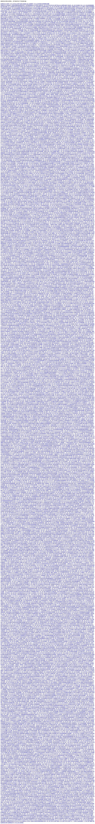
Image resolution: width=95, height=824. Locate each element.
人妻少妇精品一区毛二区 (28, 60)
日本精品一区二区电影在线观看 (34, 96)
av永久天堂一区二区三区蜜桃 (72, 381)
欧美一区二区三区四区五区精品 (69, 394)
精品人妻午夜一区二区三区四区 (49, 388)
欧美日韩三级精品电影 (38, 208)
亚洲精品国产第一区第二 (44, 293)
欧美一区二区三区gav (57, 76)
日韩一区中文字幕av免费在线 (76, 138)
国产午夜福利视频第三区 (39, 325)
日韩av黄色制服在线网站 (84, 351)
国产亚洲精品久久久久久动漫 (31, 9)
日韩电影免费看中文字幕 (31, 375)
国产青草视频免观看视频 (69, 126)
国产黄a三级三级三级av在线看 (63, 6)
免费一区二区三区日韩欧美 (7, 290)
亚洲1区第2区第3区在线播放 (59, 366)
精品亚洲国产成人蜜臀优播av (79, 420)
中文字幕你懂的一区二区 (86, 234)
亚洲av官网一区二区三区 (32, 369)
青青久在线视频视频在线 (19, 15)
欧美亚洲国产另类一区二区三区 (30, 426)
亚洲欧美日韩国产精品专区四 (25, 297)
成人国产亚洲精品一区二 (23, 125)
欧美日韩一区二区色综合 (78, 188)
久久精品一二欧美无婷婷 (70, 113)
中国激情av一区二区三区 (40, 40)
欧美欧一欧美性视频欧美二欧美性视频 (52, 166)
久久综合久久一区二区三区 (12, 207)
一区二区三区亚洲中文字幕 (69, 47)
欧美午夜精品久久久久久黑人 (62, 31)
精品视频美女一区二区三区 (20, 193)
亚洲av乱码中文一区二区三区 (42, 116)
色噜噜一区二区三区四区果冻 (29, 245)
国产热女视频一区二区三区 (35, 382)
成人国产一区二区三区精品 (20, 134)
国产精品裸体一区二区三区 (52, 155)
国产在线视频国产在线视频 (59, 308)
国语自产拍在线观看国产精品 (62, 198)
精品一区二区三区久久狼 (35, 363)
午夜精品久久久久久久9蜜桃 (43, 321)
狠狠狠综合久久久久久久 (44, 427)
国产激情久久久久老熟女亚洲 (69, 331)
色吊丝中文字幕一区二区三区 (79, 397)
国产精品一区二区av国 (41, 429)
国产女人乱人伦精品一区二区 (87, 224)
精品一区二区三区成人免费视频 (62, 38)
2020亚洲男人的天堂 (87, 246)
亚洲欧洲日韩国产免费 (7, 220)
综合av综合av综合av (46, 154)
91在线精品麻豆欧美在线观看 (24, 11)
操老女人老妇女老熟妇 (26, 300)
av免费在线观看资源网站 (60, 217)
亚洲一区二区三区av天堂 (50, 177)
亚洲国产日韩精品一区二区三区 (10, 74)
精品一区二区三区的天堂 (72, 37)
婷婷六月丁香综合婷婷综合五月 (49, 17)
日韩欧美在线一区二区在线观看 (44, 179)
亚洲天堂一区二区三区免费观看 (76, 322)
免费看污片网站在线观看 (33, 218)
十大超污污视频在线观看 (45, 157)
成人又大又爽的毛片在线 (10, 155)
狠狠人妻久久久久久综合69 (30, 34)
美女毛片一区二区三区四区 (44, 66)
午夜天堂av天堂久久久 (77, 220)
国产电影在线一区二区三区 (19, 223)
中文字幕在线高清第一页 (39, 79)
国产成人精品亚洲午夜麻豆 (42, 224)
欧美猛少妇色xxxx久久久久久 (21, 248)
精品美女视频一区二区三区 (66, 237)
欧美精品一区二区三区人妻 (32, 392)
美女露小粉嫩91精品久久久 (40, 8)
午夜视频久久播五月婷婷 (24, 417)
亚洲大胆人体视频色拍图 (61, 278)
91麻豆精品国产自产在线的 (70, 44)
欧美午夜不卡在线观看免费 (52, 98)
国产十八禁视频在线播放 (80, 59)
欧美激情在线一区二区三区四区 (50, 420)
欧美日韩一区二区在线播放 (66, 93)
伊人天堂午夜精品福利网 (11, 131)
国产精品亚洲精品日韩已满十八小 (30, 72)
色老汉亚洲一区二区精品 (62, 22)
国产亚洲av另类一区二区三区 (34, 376)
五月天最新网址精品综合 (84, 426)
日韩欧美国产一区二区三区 (84, 321)
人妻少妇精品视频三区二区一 (70, 227)
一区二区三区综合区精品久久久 (57, 204)
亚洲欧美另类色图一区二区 (59, 180)
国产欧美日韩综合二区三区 (76, 395)
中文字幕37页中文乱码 (29, 90)
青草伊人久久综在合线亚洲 (23, 221)
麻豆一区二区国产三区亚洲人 (10, 394)
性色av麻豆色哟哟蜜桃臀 (36, 268)
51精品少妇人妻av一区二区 (79, 182)
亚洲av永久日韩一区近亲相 (81, 145)
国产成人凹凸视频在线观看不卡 (17, 403)
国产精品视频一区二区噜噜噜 (70, 36)
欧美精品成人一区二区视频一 (77, 119)
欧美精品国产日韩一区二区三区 (27, 379)
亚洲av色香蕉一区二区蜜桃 (58, 436)
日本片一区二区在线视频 (7, 395)
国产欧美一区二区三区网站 (67, 122)
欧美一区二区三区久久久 (25, 93)
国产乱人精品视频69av (28, 126)
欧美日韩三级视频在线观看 (28, 88)
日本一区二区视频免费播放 (30, 427)
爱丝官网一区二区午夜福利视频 (27, 224)
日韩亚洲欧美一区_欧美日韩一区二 (24, 14)
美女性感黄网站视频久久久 (19, 97)
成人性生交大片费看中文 (16, 57)
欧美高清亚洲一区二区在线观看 (74, 117)
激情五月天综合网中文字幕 (10, 252)
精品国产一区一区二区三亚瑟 (20, 372)
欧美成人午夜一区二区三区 (33, 148)
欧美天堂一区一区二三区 (79, 347)
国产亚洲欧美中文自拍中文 (85, 40)
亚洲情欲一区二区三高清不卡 (53, 275)
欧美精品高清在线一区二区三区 (33, 332)
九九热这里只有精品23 (28, 113)
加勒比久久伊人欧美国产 (11, 297)
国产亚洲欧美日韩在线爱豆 (7, 38)
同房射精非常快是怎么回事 (21, 59)
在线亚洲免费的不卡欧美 (74, 96)
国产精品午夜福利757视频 (76, 353)
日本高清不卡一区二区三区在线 (21, 395)
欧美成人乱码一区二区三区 (77, 248)
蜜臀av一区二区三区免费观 (63, 151)
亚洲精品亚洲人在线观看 (46, 416)
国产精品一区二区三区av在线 (77, 63)
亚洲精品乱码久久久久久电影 (24, 299)
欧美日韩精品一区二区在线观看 (12, 8)
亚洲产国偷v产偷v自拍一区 (17, 236)
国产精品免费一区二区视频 (7, 6)
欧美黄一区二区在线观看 (47, 49)
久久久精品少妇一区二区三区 (73, 101)
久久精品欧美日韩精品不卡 (66, 84)
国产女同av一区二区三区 (78, 174)
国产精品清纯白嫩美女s (17, 90)
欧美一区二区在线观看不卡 (40, 354)
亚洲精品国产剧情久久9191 (17, 234)
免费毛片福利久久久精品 (45, 186)
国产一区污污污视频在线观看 (63, 68)
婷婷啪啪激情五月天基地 (54, 106)
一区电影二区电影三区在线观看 (25, 139)
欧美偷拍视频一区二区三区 (12, 81)
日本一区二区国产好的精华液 (24, 150)
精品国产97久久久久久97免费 (27, 183)
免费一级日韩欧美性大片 (74, 272)
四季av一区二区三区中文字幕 (68, 106)
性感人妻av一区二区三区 (22, 363)
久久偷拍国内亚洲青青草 (85, 262)
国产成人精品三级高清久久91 (25, 350)
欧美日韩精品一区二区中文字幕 (13, 239)
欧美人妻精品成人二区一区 (33, 322)
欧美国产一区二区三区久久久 (53, 65)
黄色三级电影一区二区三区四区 (14, 27)
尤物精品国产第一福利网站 (53, 25)
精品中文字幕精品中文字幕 (86, 436)
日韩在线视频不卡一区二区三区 (24, 79)
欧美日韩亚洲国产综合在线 (21, 6)
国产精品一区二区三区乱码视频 (25, 24)
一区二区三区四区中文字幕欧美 (38, 104)
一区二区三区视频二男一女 (59, 57)
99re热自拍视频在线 (44, 59)
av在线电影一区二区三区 (86, 132)
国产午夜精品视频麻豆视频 (36, 385)
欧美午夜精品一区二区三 (70, 34)
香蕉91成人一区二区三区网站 (33, 215)
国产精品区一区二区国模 (80, 158)
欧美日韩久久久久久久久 (41, 435)
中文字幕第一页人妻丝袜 (30, 106)
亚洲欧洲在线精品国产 (63, 81)
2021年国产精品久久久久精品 (24, 182)
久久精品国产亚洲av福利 (26, 18)
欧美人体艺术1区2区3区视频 (58, 186)
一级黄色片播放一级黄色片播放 (57, 224)
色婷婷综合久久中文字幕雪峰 (68, 65)
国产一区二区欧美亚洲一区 (43, 153)
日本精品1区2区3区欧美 (16, 72)
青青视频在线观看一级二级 (44, 132)
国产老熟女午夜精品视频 (54, 280)
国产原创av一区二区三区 (73, 97)
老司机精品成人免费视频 (32, 28)
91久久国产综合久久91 (43, 375)
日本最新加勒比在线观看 (83, 60)
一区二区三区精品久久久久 (70, 430)
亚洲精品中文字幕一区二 (39, 84)
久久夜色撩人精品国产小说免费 (63, 397)
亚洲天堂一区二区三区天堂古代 (46, 5)
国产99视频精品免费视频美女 (80, 400)
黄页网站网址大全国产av (50, 417)
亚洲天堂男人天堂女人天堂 (78, 259)
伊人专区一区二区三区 (59, 37)
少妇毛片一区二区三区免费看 (68, 18)
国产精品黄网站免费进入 (14, 391)
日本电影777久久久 (13, 19)
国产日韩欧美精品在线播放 (30, 66)
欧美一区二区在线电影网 (19, 284)
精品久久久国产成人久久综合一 (46, 353)
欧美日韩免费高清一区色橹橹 (16, 191)
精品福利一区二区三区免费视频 (12, 65)
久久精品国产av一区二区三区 (62, 144)
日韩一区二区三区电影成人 (68, 139)
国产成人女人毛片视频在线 (45, 9)
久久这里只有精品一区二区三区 (80, 155)
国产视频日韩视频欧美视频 (80, 160)
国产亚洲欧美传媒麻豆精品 (20, 240)
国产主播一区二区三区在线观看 (25, 373)
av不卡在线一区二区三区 (79, 237)
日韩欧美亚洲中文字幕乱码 (64, 411)
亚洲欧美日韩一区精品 (52, 299)
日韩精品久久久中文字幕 (39, 65)
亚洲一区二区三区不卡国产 (74, 49)
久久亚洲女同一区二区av (71, 153)
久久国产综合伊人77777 (75, 432)
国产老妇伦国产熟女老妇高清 (83, 41)
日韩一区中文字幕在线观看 (71, 340)
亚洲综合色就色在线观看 (23, 411)
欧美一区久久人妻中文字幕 (52, 87)
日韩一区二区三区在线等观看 (61, 21)
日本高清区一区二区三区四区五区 (47, 407)
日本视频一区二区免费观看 (48, 22)
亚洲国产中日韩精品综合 (45, 410)
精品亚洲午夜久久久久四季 (80, 24)
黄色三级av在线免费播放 (22, 55)
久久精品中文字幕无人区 (37, 417)
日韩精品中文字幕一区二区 (56, 116)
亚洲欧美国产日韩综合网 (72, 12)
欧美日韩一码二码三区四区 (55, 126)
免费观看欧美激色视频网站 (50, 372)
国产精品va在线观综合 (31, 15)
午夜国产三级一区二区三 (34, 205)
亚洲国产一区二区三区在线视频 (25, 252)
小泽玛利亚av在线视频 (32, 351)
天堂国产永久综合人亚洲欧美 (45, 234)
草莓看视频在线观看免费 (49, 318)
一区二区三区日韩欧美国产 (70, 321)
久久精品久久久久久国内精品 (70, 90)
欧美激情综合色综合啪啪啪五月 (77, 81)
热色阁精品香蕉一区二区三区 (48, 205)
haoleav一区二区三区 (56, 427)
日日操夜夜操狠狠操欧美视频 (70, 379)
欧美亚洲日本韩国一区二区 (71, 265)
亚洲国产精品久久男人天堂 (27, 170)
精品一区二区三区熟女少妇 (79, 280)
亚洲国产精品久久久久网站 (78, 6)
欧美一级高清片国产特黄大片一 (38, 122)
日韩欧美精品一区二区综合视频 (38, 142)
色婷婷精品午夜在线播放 (17, 331)
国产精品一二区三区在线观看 (60, 234)
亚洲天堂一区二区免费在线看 (29, 302)
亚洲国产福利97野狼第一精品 (33, 286)
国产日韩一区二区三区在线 (10, 150)
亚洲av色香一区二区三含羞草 (83, 375)
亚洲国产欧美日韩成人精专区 (40, 313)
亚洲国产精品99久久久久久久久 (50, 220)
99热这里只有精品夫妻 (85, 367)
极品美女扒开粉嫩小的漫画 (32, 157)
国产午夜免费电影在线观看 (62, 318)
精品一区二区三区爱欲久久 (7, 226)
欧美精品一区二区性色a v (88, 204)
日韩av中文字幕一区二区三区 (48, 12)
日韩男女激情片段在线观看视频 (47, 46)
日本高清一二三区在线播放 (21, 347)
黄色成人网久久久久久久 (62, 205)
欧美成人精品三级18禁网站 (27, 391)
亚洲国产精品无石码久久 (9, 55)
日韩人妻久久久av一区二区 (79, 243)
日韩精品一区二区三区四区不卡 (25, 425)
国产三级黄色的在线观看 (20, 201)
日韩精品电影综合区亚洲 (32, 123)
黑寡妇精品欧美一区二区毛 (81, 122)
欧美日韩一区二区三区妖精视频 (17, 157)
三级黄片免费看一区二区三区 (34, 167)
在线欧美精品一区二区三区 (12, 160)
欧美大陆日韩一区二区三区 (51, 120)
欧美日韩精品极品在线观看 (7, 59)
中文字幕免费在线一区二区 (86, 97)
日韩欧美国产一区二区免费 (30, 132)
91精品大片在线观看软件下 (7, 246)
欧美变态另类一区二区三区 (62, 251)
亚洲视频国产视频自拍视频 (83, 27)
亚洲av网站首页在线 (79, 79)
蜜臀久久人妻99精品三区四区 (16, 66)
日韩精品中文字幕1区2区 (11, 176)
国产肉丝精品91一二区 (57, 343)
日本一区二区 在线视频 (83, 110)
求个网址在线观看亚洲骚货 (7, 272)
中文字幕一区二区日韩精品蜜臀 (76, 173)
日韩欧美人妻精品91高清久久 (79, 268)
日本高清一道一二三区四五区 (76, 318)
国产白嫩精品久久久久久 (16, 113)
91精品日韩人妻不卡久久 (43, 389)
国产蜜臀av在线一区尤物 (46, 403)
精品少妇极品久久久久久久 (21, 438)
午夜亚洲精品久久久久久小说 (54, 255)
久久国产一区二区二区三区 (29, 57)
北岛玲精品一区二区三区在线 (65, 328)
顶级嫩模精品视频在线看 (66, 87)
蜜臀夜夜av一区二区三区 (79, 84)
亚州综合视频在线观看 (21, 91)
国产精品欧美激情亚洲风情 (34, 134)
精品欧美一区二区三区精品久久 (69, 33)
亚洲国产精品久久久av (25, 174)
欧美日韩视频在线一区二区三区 (78, 68)
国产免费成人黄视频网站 (48, 167)
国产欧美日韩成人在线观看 (23, 312)
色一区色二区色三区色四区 (13, 183)
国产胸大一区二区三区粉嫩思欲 (11, 33)
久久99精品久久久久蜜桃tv (54, 435)
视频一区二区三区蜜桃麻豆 (22, 249)
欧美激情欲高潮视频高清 (33, 97)
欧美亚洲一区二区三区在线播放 (84, 11)
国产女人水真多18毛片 (42, 210)
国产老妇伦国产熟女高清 (34, 262)
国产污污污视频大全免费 (44, 419)
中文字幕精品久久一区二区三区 (48, 223)
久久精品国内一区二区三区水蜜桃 (58, 297)
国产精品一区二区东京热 (44, 36)
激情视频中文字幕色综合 (10, 182)
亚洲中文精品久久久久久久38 (21, 381)
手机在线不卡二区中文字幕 (51, 252)
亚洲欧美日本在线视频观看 (27, 40)
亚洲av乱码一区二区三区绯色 (49, 109)
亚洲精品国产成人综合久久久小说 (39, 47)
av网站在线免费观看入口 (74, 278)
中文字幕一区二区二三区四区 (33, 17)
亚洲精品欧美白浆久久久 (64, 398)
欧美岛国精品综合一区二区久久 (53, 325)
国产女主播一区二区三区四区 (32, 227)
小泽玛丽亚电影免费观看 (24, 287)
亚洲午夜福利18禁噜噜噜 (77, 38)
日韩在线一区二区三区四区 (44, 343)
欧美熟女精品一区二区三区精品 (41, 297)
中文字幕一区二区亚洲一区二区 (46, 432)
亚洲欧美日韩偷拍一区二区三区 (12, 44)
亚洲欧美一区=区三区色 (88, 117)
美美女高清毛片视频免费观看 (8, 21)
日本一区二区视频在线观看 (37, 264)
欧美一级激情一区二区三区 (15, 281)
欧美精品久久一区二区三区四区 (85, 19)
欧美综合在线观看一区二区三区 (74, 9)
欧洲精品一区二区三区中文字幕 (32, 236)
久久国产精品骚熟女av (57, 227)
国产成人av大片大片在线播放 (30, 27)
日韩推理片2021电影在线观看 (27, 76)
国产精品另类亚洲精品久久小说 (18, 96)
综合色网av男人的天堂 (38, 252)
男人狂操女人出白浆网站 (35, 248)
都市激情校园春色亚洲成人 (42, 90)
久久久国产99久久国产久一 (85, 335)
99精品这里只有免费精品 (48, 438)
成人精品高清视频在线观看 (68, 28)
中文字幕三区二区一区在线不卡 (44, 57)
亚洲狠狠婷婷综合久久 (49, 138)
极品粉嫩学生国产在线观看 (22, 337)
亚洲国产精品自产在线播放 (84, 113)
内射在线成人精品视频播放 (14, 335)
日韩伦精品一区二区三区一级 (42, 112)
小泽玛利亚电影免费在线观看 (39, 11)
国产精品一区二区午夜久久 (38, 69)
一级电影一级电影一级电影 (52, 94)
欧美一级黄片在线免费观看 (75, 72)
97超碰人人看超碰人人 (17, 283)
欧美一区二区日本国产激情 (73, 236)
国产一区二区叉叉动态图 (33, 272)
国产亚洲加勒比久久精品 (38, 150)
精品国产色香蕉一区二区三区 (61, 290)
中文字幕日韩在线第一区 (70, 56)
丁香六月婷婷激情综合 (88, 198)
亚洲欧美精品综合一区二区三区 (12, 40)
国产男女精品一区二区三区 (83, 147)
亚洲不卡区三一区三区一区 (45, 284)
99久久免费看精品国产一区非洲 (13, 56)
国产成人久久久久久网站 (82, 47)
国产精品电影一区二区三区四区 (29, 233)
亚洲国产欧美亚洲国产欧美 (80, 405)
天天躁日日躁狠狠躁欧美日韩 (36, 185)
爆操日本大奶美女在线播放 (83, 170)
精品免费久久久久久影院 (83, 71)
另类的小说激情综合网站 (66, 280)
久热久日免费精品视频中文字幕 (61, 148)
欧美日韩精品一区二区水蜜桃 (24, 384)
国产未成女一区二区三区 (36, 119)
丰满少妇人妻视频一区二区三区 (11, 214)
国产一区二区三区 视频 (12, 208)
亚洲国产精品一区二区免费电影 (34, 251)
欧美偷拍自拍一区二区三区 (25, 69)
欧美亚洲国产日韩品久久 (47, 322)
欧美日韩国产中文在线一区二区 (26, 116)
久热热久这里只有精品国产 (9, 142)
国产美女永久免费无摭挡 (61, 5)
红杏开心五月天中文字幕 (54, 231)
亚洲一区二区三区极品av (42, 283)
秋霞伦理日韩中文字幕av (37, 400)
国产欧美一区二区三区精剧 (22, 268)
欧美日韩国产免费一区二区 (35, 420)
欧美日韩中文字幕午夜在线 (52, 79)
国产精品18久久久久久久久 (66, 313)
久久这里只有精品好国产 (71, 315)
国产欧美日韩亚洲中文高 (26, 325)
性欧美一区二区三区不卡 (70, 147)
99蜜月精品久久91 (43, 430)
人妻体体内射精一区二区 (67, 344)
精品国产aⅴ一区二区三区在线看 (65, 363)
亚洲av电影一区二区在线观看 (36, 337)
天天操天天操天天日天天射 (19, 289)
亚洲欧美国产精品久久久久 (29, 281)
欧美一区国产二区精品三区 (61, 286)
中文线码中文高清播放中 (35, 362)
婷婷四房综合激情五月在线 (14, 261)
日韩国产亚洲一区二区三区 (45, 267)
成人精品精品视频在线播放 (9, 318)
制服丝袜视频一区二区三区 (79, 25)
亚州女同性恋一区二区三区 (67, 125)
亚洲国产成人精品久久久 (57, 386)
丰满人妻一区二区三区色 (26, 65)
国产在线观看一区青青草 (18, 278)
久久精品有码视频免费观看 (36, 166)
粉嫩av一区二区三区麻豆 (24, 145)
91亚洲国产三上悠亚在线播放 (18, 46)
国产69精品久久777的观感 (56, 112)
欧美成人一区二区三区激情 (9, 195)
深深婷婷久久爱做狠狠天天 (54, 122)
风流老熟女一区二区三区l (78, 413)
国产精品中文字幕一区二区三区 (76, 22)
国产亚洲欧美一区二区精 (72, 179)
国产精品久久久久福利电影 (77, 207)
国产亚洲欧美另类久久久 (66, 155)
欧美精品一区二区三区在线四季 (29, 147)
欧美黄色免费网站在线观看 (65, 299)
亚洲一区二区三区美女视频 (69, 283)
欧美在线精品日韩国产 (79, 131)
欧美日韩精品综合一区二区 (22, 318)
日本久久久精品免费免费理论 (49, 334)
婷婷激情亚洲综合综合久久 (15, 62)
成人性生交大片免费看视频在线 (56, 229)
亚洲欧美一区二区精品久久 (19, 341)
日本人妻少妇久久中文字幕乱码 (63, 188)
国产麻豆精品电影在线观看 (26, 338)
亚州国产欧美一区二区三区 (84, 229)
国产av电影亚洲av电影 (47, 21)
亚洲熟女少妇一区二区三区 (47, 53)
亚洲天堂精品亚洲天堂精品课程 (57, 258)
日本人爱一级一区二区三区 (64, 17)
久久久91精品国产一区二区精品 (58, 392)
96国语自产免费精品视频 (58, 265)
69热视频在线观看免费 (62, 193)
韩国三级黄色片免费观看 (10, 299)
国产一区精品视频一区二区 (54, 425)
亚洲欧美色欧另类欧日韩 (54, 24)
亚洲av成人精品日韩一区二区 (26, 386)
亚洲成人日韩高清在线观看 (67, 24)
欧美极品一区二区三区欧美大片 (81, 214)
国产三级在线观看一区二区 (52, 242)
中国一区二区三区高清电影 (85, 265)
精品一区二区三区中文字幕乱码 (29, 44)
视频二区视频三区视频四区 (85, 346)
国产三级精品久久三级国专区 (20, 439)
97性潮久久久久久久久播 (41, 19)
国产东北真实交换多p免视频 (77, 357)
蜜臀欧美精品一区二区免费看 (63, 201)
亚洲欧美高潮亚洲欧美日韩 (54, 139)
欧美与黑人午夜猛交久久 (41, 82)
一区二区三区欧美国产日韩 (7, 256)
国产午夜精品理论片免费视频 (40, 309)
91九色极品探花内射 (52, 398)
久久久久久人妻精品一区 (46, 218)
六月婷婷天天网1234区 (82, 62)
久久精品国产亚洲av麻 (83, 227)
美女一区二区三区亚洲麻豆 (12, 379)
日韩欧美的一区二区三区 (76, 198)
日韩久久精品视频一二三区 (60, 49)
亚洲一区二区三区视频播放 (70, 110)
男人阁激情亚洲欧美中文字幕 (34, 91)
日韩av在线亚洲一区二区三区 (74, 392)
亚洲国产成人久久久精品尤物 (38, 275)
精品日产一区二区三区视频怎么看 (9, 98)
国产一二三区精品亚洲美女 (16, 293)
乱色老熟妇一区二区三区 (74, 172)
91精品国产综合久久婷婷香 (67, 185)
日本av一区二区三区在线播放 (41, 126)
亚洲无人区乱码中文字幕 (74, 53)
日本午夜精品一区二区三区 (62, 138)
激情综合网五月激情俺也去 (55, 47)
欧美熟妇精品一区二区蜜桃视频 (15, 315)
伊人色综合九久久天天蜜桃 (13, 18)
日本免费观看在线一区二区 (37, 129)
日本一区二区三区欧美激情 (82, 356)
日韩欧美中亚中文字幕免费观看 (73, 204)
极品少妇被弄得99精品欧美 (30, 343)
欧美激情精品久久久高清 (32, 5)
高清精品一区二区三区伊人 (76, 163)
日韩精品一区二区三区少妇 (67, 145)
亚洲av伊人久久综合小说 (68, 302)
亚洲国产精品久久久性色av (58, 66)
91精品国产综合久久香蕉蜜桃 (47, 173)
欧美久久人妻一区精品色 (24, 129)
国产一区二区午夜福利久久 (13, 378)
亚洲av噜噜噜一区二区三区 (64, 359)
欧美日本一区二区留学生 (15, 231)
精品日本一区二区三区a (45, 117)
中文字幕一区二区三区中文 (70, 386)
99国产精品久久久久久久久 (59, 367)
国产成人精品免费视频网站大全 (43, 164)
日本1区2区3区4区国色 (12, 405)
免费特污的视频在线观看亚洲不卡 (39, 310)
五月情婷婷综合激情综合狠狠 (71, 161)
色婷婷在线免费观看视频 (36, 359)
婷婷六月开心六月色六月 (48, 303)
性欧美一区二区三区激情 (74, 5)
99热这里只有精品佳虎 (67, 59)
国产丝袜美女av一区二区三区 (53, 214)
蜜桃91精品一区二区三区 (36, 192)
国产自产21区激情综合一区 (69, 375)
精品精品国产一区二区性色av (16, 427)
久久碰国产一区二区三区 (76, 91)
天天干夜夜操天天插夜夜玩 (54, 100)
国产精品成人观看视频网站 (60, 212)
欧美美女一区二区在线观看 (7, 109)
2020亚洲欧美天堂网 (21, 286)
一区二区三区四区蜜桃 (46, 367)
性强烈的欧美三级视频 (73, 289)
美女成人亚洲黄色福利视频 (45, 316)
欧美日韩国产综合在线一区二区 (72, 183)
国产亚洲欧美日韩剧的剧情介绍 (69, 19)
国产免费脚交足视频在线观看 (49, 376)
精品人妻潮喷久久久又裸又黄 (57, 183)
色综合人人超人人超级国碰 (84, 44)
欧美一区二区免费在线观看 (56, 56)
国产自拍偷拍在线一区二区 (11, 275)
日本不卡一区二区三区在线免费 (76, 46)
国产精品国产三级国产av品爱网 (72, 348)
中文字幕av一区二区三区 (47, 37)
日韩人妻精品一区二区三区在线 (31, 315)
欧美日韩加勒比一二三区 (69, 41)
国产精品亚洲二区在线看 (31, 234)
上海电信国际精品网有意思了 (18, 5)
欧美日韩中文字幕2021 (61, 96)
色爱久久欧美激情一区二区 (60, 115)
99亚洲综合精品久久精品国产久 (10, 350)
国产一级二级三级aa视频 (26, 202)
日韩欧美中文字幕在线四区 (58, 157)
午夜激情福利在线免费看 (51, 81)
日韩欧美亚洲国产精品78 (52, 433)
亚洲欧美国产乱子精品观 (88, 192)
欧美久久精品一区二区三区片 (11, 110)
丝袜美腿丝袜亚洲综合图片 (79, 87)
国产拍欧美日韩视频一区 (9, 192)
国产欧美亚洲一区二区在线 (57, 426)
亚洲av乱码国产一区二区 (53, 71)
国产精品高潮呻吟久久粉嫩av (35, 347)
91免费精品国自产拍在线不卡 (43, 401)
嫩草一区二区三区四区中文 (15, 327)
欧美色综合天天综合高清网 (82, 112)
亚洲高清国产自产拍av (77, 69)
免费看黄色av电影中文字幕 (57, 153)
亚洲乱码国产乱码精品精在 (35, 21)
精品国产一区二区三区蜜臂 (76, 78)
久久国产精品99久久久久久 (36, 328)
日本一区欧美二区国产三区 (41, 329)
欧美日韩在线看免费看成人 (24, 98)
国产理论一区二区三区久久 (48, 357)
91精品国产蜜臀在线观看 (55, 62)
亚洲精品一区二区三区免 (72, 176)
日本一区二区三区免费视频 (20, 367)
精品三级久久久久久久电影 (59, 9)
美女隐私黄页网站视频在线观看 (64, 385)
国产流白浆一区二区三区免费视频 (76, 416)
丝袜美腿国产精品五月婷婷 (48, 332)
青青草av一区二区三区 (78, 128)
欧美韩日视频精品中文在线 (43, 34)
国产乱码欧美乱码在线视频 (33, 289)
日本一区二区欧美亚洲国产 (85, 196)
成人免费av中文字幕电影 (41, 229)
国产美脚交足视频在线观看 (58, 346)
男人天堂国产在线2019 (55, 28)
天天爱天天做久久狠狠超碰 (83, 56)
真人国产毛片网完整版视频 (48, 198)
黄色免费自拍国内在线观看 (34, 367)
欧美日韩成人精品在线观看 (13, 25)
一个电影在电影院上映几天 (21, 38)
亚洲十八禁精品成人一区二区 (85, 37)
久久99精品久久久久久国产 (73, 43)
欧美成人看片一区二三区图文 (27, 82)
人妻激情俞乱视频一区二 (10, 94)
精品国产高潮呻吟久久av (32, 46)
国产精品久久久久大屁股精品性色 (77, 376)
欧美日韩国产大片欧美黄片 (87, 107)
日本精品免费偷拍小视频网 (58, 15)
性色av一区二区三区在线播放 (28, 429)
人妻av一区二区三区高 (87, 21)
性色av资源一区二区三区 (20, 220)
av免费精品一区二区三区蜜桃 (34, 22)
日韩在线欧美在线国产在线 (12, 224)
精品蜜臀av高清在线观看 (29, 265)
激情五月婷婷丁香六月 (67, 104)
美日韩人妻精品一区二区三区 (19, 376)
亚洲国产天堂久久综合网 (31, 432)
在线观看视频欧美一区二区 (40, 160)
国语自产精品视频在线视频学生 (20, 370)
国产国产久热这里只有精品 (44, 15)
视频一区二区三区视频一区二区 (81, 319)
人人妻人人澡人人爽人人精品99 (82, 166)
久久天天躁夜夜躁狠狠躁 (66, 69)
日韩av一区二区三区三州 (84, 33)
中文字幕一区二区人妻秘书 (7, 201)
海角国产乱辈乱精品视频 (54, 365)
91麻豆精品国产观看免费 (53, 131)
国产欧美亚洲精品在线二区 (69, 210)
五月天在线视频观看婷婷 (85, 161)
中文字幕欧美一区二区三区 (73, 132)
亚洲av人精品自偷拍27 (66, 25)
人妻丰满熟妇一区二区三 (29, 229)
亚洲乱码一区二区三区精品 (66, 131)
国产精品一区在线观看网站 (54, 19)
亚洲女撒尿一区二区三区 (35, 381)
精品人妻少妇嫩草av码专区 (75, 215)
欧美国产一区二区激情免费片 (69, 62)
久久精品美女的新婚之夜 (72, 14)
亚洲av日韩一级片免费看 (50, 151)
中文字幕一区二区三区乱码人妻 (35, 188)
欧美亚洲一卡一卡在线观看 (16, 30)
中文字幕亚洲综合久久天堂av (19, 158)
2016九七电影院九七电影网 (25, 74)
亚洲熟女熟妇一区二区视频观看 (19, 63)
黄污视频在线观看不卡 (80, 85)
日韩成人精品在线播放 (87, 332)
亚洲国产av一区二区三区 (70, 116)
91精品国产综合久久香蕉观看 (70, 408)
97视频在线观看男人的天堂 (26, 422)
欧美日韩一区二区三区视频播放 (76, 167)
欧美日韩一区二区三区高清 (57, 253)
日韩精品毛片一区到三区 (32, 308)
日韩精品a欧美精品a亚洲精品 (73, 164)
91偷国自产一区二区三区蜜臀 (22, 120)
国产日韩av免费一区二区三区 (23, 104)
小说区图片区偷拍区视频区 (15, 346)
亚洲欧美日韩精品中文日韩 (82, 65)
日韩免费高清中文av (16, 356)
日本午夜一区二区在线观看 (14, 324)
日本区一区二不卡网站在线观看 (25, 50)
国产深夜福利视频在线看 (48, 144)
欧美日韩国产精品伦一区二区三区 (69, 221)
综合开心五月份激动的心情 (42, 183)
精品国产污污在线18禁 (68, 166)
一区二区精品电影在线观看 (10, 354)
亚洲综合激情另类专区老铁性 (71, 30)
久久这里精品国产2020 (42, 331)
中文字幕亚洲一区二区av (79, 242)
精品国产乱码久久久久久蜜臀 (75, 115)
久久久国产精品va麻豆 (14, 435)
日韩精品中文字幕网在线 (45, 172)
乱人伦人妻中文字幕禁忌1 (32, 180)
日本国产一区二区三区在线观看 (41, 258)
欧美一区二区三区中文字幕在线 (19, 351)
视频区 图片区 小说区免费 (55, 90)
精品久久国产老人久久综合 (31, 186)
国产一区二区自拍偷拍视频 (10, 221)
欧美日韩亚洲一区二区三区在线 (48, 141)
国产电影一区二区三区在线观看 (55, 82)
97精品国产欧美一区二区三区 (62, 63)
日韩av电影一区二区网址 (34, 370)
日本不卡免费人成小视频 (75, 332)
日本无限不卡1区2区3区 (54, 310)
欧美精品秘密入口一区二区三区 (84, 283)
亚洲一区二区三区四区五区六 (82, 142)
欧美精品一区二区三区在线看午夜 (17, 167)
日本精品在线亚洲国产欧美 (40, 24)
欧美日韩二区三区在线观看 (66, 189)
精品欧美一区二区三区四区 (26, 110)
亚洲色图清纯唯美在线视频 (20, 22)
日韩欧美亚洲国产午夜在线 (9, 237)
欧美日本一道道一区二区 (47, 262)
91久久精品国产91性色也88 (11, 75)
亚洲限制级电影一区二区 (70, 88)
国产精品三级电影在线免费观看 (56, 113)
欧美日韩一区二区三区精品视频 (8, 166)
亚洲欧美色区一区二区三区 (80, 312)
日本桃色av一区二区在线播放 (52, 135)
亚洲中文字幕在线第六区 (45, 107)
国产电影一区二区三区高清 (38, 155)
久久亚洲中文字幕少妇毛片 (65, 319)
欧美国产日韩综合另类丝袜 (36, 397)
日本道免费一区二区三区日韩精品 (50, 128)
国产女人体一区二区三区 (24, 400)
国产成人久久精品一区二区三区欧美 (19, 303)
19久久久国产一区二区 (86, 284)
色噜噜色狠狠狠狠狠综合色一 (25, 75)
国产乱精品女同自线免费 (10, 242)
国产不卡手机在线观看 (71, 403)
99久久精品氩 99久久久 (44, 426)
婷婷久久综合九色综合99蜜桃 (56, 245)
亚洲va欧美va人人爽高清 (19, 68)
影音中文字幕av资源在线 (82, 18)
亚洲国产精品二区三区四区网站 (64, 268)
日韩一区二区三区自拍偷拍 (53, 85)
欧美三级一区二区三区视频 (20, 198)
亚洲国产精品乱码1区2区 (75, 303)
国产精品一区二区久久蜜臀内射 (30, 407)
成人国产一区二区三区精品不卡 (50, 439)
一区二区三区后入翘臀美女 (59, 43)
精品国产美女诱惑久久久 (51, 182)
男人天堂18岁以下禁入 (86, 101)
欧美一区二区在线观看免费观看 (57, 14)
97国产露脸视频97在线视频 (14, 161)
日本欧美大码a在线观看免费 (46, 191)
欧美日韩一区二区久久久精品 (80, 300)
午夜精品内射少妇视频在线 (75, 290)
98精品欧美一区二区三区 (82, 75)
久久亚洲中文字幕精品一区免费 (79, 252)
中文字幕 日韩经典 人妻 (9, 212)
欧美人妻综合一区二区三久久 (44, 281)
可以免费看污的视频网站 (39, 18)
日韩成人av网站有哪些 (39, 87)
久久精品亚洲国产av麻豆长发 (31, 191)
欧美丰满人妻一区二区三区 (87, 272)
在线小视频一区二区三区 (47, 148)
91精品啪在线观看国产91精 (39, 408)
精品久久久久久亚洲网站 (26, 189)
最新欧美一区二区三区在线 (38, 182)
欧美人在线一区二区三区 (32, 172)
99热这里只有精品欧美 (6, 341)
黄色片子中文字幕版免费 (13, 169)
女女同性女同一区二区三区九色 (84, 136)
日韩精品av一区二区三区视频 (24, 135)
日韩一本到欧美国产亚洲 (59, 315)
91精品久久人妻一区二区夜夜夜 (20, 12)
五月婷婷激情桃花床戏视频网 (84, 430)
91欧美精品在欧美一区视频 (84, 343)
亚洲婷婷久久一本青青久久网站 (68, 226)
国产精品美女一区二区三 (13, 101)
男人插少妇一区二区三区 (7, 217)
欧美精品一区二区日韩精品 (62, 294)
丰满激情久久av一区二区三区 (19, 49)
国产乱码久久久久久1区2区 (19, 144)
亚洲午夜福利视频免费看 (38, 394)
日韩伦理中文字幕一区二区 (49, 91)
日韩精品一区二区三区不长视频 (16, 136)
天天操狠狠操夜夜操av (43, 56)
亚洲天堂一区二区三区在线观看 (60, 267)
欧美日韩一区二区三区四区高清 (61, 218)
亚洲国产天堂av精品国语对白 (72, 191)
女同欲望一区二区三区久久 (56, 27)
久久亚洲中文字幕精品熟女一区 (72, 245)
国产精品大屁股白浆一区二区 (73, 157)
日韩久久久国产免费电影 (15, 302)
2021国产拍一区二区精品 (53, 11)
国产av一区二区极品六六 (32, 43)
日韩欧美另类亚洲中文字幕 (57, 419)
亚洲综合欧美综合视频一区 (50, 395)
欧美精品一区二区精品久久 (68, 329)
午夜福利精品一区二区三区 (47, 240)
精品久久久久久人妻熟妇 (81, 135)
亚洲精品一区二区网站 (67, 309)
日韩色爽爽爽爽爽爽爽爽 (63, 246)
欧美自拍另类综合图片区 (36, 318)
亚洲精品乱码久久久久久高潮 (54, 50)
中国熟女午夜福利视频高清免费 (64, 341)
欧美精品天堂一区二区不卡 (72, 369)
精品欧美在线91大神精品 (25, 243)
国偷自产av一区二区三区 (75, 123)
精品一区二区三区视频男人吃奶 (59, 154)
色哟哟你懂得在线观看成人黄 (54, 104)
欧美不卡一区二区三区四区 (15, 126)
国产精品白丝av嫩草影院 (39, 202)
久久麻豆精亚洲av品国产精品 (42, 253)
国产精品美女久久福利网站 (48, 68)
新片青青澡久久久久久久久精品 (18, 369)
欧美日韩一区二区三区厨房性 (51, 237)
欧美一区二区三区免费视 (82, 169)
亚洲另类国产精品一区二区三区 (33, 115)
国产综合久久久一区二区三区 (35, 372)
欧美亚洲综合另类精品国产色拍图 (64, 347)
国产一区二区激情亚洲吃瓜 (19, 308)
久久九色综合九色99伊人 (32, 353)
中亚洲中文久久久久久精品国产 (33, 68)
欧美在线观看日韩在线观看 (40, 25)
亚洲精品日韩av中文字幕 (86, 270)
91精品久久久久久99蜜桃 (77, 382)
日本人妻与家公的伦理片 (46, 289)
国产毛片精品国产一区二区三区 (80, 417)
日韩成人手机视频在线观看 (60, 370)
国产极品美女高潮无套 (47, 103)
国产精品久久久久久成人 (28, 324)
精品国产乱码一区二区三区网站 (84, 116)
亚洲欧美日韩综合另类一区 (20, 188)
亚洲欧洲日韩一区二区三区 (63, 91)
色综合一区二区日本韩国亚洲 (27, 435)
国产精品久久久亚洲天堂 (35, 109)
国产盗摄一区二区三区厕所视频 (31, 117)
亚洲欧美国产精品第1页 (15, 210)
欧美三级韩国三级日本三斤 (34, 195)
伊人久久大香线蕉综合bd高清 (56, 88)
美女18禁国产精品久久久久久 (29, 356)
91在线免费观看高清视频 (23, 166)
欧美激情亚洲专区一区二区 (22, 385)
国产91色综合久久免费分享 (60, 199)
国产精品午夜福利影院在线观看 (85, 76)
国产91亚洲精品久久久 (84, 401)
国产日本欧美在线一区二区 (57, 335)
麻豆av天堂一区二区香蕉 (19, 274)
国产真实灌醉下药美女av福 (26, 414)
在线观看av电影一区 (61, 12)
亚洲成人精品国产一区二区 (71, 335)
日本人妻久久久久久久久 (53, 230)
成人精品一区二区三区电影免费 (26, 87)
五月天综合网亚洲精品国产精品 (10, 145)
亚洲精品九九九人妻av (43, 147)
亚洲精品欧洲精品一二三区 (52, 259)
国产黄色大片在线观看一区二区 (10, 408)
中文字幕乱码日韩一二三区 (45, 43)
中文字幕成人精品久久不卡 (20, 148)
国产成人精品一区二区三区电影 (70, 350)
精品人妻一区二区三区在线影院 (81, 427)
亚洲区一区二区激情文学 (75, 294)
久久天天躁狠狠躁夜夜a (75, 177)
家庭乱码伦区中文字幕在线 (24, 47)
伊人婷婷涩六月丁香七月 (38, 300)
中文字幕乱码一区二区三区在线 (34, 144)
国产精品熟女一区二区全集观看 (55, 8)
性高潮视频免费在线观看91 (13, 325)
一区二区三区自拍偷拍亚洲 (28, 239)
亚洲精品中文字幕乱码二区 (21, 362)
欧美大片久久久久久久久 (70, 277)
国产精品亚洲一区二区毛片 (82, 8)
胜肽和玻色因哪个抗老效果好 (17, 107)
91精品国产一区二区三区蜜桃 (48, 248)
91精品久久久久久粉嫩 (48, 38)
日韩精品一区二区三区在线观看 (72, 253)
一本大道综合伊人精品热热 (43, 44)
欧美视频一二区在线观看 (17, 163)
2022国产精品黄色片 (79, 74)
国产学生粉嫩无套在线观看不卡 (47, 163)
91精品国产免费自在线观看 (39, 384)
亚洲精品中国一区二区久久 (65, 413)
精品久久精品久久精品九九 (40, 75)
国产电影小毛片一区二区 (11, 87)
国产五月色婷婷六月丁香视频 (33, 31)
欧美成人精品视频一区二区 (45, 308)
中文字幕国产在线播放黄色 (27, 398)
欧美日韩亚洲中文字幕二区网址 (41, 14)
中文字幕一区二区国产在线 (83, 226)
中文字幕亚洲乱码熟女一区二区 (86, 36)
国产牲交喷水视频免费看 (9, 319)
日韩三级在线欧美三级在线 (7, 53)
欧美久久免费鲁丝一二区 (62, 192)
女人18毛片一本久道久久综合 (85, 90)
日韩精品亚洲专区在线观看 (22, 192)
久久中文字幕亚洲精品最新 (52, 93)
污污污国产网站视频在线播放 (19, 218)
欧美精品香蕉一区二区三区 (42, 88)
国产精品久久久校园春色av (10, 50)
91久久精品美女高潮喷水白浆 (39, 255)
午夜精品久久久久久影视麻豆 (19, 128)
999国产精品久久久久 (43, 27)
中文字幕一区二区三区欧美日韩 (34, 220)
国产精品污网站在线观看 (24, 310)
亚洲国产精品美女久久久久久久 (56, 356)
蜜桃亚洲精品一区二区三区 (12, 82)
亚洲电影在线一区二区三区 (79, 309)
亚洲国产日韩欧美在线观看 (27, 261)
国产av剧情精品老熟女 (42, 356)
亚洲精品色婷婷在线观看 (26, 378)
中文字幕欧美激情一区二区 (33, 388)
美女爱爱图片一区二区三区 (62, 303)
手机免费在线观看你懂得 (67, 100)
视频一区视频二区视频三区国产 (70, 261)
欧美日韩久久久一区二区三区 (86, 261)
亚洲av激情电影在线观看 (19, 78)
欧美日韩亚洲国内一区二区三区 (14, 164)
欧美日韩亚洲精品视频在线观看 (76, 410)
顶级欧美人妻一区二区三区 (59, 97)
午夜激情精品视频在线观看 (30, 41)
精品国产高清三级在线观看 (40, 131)
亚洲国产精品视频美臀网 (22, 382)
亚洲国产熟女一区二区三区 (87, 245)
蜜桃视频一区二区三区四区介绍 (68, 170)
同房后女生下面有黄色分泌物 (61, 123)
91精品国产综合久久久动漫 (58, 351)
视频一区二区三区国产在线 (20, 322)
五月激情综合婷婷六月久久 (55, 210)
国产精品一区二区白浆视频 (46, 290)
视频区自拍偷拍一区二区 (46, 315)
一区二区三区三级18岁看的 (28, 365)
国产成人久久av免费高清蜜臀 (27, 423)
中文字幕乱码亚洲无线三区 (67, 373)
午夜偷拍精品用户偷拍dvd (61, 53)
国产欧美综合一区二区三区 (10, 425)
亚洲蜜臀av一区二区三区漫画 (11, 291)
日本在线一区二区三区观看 (53, 243)
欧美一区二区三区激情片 (43, 62)
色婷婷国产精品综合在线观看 (9, 177)
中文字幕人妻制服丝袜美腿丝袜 (71, 211)
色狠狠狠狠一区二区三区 (20, 256)
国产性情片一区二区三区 (20, 17)
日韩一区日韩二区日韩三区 (52, 300)
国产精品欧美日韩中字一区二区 (75, 154)
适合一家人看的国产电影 (34, 416)
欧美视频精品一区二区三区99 (63, 305)
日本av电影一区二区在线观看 (53, 18)
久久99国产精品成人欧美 (45, 369)
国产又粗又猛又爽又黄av (84, 379)
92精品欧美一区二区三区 (54, 170)
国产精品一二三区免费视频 (14, 365)
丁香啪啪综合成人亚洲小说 (36, 226)
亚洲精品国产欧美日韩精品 (63, 334)
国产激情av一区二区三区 (39, 413)
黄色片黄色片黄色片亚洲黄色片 (84, 88)
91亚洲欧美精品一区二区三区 (48, 6)
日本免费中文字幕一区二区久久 (53, 394)
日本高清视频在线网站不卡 (48, 286)
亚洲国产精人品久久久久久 (11, 129)
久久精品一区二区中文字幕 (80, 313)
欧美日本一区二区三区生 (51, 150)
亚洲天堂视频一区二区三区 (86, 271)
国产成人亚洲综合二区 (49, 397)
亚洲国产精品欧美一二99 (14, 170)
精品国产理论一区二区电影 (69, 169)
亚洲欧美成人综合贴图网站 (85, 12)
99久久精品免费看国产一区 (21, 205)
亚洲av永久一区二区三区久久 (66, 79)
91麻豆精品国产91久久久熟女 (24, 242)
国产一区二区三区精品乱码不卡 (52, 221)
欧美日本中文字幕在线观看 (46, 97)
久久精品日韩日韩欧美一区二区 (55, 110)
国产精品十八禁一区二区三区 (54, 33)
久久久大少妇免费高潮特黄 (38, 98)
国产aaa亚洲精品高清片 (29, 283)
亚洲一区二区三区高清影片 (53, 324)
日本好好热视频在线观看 (22, 21)
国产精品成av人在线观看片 (52, 69)
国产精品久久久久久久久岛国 (56, 430)
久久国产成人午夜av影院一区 (74, 52)
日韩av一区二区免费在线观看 (31, 30)
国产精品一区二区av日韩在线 (12, 348)
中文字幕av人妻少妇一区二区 (39, 243)
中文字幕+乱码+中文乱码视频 (11, 189)
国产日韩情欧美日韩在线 (39, 259)
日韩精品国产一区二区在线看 (65, 439)
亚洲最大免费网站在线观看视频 (43, 423)
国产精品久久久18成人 (36, 207)
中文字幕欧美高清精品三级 (16, 9)
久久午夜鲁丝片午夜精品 (7, 78)
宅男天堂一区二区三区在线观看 (8, 84)
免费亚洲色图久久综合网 (56, 59)
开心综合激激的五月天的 (80, 291)
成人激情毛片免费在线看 (52, 74)
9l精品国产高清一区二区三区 (50, 359)
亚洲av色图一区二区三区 (45, 351)
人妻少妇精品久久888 (33, 59)
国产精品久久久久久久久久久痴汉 (15, 132)
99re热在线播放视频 (44, 136)
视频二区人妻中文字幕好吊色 (69, 50)
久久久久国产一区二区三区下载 (49, 363)
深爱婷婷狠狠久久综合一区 (69, 384)
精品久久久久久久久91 (25, 207)
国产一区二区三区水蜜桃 (52, 296)
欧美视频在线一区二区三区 (23, 142)
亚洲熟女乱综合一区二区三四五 (59, 172)
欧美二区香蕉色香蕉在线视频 (18, 43)
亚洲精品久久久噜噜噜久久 (58, 117)
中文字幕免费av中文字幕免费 (12, 153)
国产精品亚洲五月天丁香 (18, 115)
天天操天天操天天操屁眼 (43, 245)
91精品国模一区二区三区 (78, 296)
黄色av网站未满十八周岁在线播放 (84, 384)
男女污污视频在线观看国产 (82, 325)
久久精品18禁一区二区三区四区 (75, 180)
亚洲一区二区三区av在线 (70, 419)
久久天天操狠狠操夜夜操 (53, 60)
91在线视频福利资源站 (62, 215)
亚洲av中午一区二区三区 (71, 351)
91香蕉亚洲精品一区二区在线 (82, 139)
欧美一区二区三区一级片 (40, 60)
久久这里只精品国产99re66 (22, 328)
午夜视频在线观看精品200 (14, 429)
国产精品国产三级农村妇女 (55, 283)
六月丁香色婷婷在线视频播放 (54, 350)
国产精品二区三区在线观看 (35, 438)
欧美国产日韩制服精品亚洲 (20, 217)
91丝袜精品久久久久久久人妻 (27, 71)
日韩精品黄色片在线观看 (15, 112)
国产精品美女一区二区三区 (13, 329)
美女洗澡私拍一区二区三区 (21, 271)
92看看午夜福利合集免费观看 (60, 289)
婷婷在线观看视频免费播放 (82, 429)
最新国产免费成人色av (71, 57)
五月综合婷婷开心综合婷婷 (58, 423)
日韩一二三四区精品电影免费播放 (68, 60)
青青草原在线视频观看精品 (63, 207)
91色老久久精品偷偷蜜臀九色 (39, 360)
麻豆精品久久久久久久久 (60, 262)
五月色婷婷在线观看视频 (61, 271)
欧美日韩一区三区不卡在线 (37, 120)
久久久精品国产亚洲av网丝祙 (11, 71)
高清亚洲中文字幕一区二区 (17, 227)
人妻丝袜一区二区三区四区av (59, 132)
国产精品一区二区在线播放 (58, 164)
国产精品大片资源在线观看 (64, 120)
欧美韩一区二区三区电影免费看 (42, 348)
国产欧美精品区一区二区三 (52, 174)
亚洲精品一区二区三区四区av (35, 193)
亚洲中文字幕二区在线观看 (77, 256)
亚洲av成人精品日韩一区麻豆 (47, 271)
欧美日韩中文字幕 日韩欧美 (73, 284)
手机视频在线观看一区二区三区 (27, 19)
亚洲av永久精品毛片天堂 (76, 31)
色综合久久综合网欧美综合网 (85, 366)
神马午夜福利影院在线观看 (45, 340)
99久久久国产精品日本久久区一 (22, 264)
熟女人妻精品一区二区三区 (27, 100)
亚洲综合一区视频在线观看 (39, 169)
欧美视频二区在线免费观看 (14, 60)
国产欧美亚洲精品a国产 (11, 24)
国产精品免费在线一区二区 (42, 211)
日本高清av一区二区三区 (84, 221)
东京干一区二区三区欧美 (81, 324)
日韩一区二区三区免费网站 (17, 36)
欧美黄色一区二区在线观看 (38, 93)
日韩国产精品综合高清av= (48, 251)
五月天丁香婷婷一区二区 (71, 66)
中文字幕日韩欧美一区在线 (25, 408)
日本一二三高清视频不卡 (25, 33)
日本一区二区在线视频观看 (87, 5)
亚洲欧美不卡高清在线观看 (40, 50)
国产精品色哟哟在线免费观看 (20, 420)
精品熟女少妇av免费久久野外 (36, 55)
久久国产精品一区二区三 (31, 36)
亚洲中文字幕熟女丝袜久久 (65, 296)
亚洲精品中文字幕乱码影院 (49, 268)
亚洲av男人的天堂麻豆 (77, 120)
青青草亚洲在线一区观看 (26, 81)
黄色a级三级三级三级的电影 (40, 425)
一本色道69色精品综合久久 (84, 66)
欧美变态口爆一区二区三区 (52, 84)
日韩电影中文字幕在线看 (74, 199)
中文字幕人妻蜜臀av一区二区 (31, 136)
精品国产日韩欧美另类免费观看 (19, 154)
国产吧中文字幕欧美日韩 (32, 316)
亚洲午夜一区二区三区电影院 (85, 340)
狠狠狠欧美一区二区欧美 (7, 199)
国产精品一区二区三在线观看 (80, 189)
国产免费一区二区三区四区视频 (42, 101)
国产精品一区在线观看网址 (69, 136)
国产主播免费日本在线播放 (83, 50)
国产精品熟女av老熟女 (69, 429)
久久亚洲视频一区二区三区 (82, 106)
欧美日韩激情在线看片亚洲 (25, 176)
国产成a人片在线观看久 (63, 177)
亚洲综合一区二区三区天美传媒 (30, 56)
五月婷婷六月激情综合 (69, 112)
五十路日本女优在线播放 (26, 25)
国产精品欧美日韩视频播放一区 (78, 151)
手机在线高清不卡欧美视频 (72, 224)
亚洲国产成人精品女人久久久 (81, 293)
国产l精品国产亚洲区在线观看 (9, 125)
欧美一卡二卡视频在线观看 (33, 154)
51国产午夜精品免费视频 (76, 246)
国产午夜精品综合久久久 (44, 41)
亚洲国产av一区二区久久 (36, 319)
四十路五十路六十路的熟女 (41, 231)
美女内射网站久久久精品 (17, 117)
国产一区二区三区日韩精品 (67, 85)
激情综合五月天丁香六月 (73, 271)
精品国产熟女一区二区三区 (85, 30)
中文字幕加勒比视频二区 (79, 310)
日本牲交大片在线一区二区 (42, 379)
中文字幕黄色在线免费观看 (76, 251)
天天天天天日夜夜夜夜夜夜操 (66, 249)
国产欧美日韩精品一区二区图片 (79, 17)
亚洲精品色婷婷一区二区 (10, 312)
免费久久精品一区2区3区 (75, 316)
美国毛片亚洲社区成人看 (72, 281)
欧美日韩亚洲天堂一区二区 (46, 404)
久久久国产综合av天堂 (69, 389)
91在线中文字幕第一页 (24, 122)
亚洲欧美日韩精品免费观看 (15, 277)
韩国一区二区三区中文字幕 (66, 300)
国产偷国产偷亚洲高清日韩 (9, 328)
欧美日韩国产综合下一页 (67, 214)
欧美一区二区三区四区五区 (37, 221)
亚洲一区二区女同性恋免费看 (14, 306)
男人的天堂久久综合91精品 (47, 236)
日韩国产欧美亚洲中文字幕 (21, 246)
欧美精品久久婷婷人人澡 (79, 439)
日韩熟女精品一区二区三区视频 (11, 179)
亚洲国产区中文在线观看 (86, 172)
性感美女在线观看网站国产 (40, 139)
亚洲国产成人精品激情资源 (58, 281)
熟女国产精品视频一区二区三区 (10, 259)
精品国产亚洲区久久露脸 (52, 142)
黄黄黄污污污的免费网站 (73, 367)
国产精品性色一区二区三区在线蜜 (51, 226)
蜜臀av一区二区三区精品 (58, 233)
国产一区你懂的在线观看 (17, 52)
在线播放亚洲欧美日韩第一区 (51, 249)
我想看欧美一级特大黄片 (11, 258)
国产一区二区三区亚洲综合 (30, 293)
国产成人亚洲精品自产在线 (70, 229)
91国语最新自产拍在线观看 (71, 306)
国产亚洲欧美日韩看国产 (65, 220)
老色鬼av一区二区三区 (86, 96)
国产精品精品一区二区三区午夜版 (68, 71)
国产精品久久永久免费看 (65, 252)
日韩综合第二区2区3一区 (9, 249)
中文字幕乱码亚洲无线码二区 (18, 123)
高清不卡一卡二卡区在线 (58, 239)
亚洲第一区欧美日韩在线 (19, 180)
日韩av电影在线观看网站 (50, 55)
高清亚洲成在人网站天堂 (59, 134)
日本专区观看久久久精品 (88, 52)
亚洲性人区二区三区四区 (84, 386)
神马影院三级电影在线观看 (59, 284)
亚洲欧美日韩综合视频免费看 (47, 272)
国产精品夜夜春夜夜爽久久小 (56, 161)
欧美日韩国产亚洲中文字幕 (70, 343)
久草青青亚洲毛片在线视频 (56, 136)
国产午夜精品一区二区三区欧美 (16, 343)
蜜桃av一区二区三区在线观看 (17, 141)
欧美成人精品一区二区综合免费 (25, 354)
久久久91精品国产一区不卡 (72, 436)
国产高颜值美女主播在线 (62, 195)
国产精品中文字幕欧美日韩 (14, 245)
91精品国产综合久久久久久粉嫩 (86, 186)
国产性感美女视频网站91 (29, 253)
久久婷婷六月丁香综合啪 (34, 212)
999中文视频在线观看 (52, 291)
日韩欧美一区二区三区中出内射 (33, 357)
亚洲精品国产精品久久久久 (54, 354)
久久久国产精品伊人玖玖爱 (65, 202)
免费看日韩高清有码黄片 (26, 8)
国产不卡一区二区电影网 (34, 6)
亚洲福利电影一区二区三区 (72, 270)
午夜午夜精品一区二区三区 (58, 107)
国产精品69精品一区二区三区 (21, 226)
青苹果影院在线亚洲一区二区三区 (52, 185)
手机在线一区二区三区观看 (66, 242)
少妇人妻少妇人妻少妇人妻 (50, 119)
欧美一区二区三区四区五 (54, 329)
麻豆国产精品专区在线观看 (19, 215)
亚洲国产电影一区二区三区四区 (85, 57)
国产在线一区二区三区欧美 (10, 151)
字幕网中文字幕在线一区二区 (25, 258)
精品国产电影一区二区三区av (77, 150)
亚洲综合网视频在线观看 (23, 151)
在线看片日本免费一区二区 (67, 391)
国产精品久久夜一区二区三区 (81, 125)
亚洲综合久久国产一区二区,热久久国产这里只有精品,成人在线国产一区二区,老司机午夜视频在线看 (25, 3)
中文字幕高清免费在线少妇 (41, 161)
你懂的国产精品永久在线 (11, 417)
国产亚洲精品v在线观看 (63, 376)
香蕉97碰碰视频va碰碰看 (25, 85)
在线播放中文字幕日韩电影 (19, 172)
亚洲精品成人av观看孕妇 (66, 174)
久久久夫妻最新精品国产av (81, 185)
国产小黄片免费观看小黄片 (15, 321)
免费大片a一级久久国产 (11, 47)
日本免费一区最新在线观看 (62, 163)
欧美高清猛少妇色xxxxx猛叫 (81, 230)
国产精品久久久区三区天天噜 (62, 357)
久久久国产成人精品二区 (19, 173)
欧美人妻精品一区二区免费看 (35, 38)
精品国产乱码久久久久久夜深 (54, 40)
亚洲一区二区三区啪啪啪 (49, 347)
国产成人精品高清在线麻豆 (82, 360)
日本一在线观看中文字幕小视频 (66, 158)
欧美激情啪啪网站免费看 (43, 302)
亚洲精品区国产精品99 (44, 28)
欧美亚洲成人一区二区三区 (79, 341)
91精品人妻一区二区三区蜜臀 (39, 85)
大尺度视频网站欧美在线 (21, 212)
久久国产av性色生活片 (65, 259)
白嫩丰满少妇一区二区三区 (82, 126)
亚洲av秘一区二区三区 (12, 69)
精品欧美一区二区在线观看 (15, 253)
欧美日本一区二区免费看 (83, 408)
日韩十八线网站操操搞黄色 (45, 52)
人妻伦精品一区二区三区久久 (70, 76)
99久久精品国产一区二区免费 (25, 131)
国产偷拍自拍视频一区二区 (53, 160)
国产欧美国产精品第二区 (46, 274)
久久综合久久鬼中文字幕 (32, 284)
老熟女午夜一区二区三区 (52, 413)
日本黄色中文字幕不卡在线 (49, 192)
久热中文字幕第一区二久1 (49, 385)
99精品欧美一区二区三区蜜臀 (48, 195)
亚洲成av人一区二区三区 (16, 211)
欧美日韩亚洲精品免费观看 (33, 49)
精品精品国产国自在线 (79, 100)
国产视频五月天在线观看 (80, 249)
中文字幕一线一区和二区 (10, 79)
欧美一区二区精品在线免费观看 (66, 142)
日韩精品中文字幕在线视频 (86, 289)
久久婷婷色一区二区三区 (84, 14)
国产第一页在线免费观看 (16, 229)
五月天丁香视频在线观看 (61, 46)
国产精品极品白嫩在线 (14, 430)
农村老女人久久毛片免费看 (13, 174)
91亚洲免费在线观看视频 (22, 37)
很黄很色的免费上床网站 (61, 272)
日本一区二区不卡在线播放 (56, 321)
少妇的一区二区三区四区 (63, 141)
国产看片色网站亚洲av (69, 356)
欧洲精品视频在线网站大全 (13, 100)
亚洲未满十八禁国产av (44, 392)
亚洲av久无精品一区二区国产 (21, 109)
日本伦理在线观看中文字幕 (61, 173)
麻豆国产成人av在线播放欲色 (46, 217)
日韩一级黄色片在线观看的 (80, 363)
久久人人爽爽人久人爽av (85, 306)
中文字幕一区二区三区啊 (73, 212)
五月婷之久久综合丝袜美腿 (83, 34)
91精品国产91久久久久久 (9, 397)
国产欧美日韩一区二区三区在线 (67, 360)
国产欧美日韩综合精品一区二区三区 (12, 196)
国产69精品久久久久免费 (38, 135)
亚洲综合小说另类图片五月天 (32, 141)
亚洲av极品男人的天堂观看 (77, 55)
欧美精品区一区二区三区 (81, 425)
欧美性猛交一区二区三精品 (49, 96)
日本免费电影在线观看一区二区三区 (85, 255)
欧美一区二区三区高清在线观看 (84, 277)
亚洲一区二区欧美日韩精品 (75, 195)
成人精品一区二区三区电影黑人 (70, 40)
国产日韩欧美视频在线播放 (25, 208)
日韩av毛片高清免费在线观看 (66, 74)
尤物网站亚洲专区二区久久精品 (29, 153)
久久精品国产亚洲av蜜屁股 (12, 122)
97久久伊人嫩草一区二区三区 (19, 388)
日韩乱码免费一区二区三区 (53, 391)
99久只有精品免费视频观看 (45, 30)
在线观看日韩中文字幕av (20, 53)
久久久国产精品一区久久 (72, 186)
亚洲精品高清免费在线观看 (59, 52)
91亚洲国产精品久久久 (53, 189)
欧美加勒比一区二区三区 (10, 382)
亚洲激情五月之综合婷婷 (7, 274)
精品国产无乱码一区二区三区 (34, 128)
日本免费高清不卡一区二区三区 (43, 265)
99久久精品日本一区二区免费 (24, 155)
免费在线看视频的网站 (17, 41)
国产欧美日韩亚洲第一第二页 (69, 435)
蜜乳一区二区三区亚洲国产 (35, 303)
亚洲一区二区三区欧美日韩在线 (61, 78)
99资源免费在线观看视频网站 (39, 189)
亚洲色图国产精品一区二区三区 (71, 414)
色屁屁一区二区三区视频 (35, 37)
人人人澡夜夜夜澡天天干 (66, 400)
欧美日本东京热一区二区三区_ (31, 294)
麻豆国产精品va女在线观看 (36, 151)
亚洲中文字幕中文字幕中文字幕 (18, 251)
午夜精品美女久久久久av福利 (81, 344)
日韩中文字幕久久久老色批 (27, 204)
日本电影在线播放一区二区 (16, 344)
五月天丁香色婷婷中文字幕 (63, 388)
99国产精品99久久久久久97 (18, 432)
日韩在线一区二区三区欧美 (63, 55)
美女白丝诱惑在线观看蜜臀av (29, 389)
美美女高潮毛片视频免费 (14, 204)
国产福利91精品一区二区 (47, 115)
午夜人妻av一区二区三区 (29, 164)
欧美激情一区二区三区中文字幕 (24, 433)
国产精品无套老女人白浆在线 (81, 94)
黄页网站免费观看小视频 (62, 72)
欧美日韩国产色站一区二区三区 (46, 278)
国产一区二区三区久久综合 (38, 174)
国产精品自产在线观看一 (75, 141)
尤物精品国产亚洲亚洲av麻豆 (8, 104)
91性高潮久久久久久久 (74, 372)
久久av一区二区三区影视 (34, 12)
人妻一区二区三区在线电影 (75, 193)
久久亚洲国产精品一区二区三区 (16, 106)
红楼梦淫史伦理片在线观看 (36, 138)
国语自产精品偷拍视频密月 (23, 237)
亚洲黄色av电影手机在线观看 (83, 233)
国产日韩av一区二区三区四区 (60, 103)
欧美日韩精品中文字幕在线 (33, 53)
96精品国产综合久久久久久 (76, 404)
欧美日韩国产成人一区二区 (32, 78)
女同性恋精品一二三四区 (72, 258)
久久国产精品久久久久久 (76, 109)
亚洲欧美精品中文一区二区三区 (78, 208)
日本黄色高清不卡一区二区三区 (24, 309)
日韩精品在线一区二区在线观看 (35, 256)
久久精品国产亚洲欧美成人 (57, 306)
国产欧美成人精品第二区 (40, 71)
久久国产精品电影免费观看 (59, 179)
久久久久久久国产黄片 (62, 372)
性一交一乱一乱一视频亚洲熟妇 (47, 72)
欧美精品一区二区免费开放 (33, 198)
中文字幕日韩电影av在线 (41, 277)
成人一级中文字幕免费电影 (80, 104)
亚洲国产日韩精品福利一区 (76, 223)
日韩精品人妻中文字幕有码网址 (35, 201)
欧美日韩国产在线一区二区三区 (57, 176)
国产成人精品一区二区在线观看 (37, 94)
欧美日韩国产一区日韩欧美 (56, 147)
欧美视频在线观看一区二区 (19, 28)
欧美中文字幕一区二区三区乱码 (43, 239)
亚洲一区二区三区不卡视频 (69, 27)
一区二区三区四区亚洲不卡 (44, 436)
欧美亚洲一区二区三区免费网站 (68, 11)
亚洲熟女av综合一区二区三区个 (17, 316)
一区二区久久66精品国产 (56, 36)
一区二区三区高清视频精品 (86, 369)
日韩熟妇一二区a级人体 (19, 267)
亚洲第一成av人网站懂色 (14, 76)
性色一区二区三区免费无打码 (8, 37)
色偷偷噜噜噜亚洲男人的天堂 (68, 264)
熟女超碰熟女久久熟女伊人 (66, 287)
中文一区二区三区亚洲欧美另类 (74, 308)
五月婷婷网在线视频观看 (53, 360)
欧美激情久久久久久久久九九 (76, 205)
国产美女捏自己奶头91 (70, 15)
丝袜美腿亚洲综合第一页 (9, 359)
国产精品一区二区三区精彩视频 (85, 82)
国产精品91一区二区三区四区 (46, 123)
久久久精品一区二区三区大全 (80, 299)
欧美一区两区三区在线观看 (68, 75)
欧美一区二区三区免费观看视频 (20, 103)
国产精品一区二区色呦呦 (38, 81)
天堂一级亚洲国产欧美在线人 (13, 441)
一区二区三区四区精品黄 (9, 309)
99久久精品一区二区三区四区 (31, 52)
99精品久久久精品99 (6, 5)
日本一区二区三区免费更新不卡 (29, 306)
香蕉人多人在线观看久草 (63, 109)
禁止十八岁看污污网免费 (32, 199)
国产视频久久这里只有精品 (51, 208)
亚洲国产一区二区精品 (39, 296)
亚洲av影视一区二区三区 (72, 262)
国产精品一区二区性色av (7, 22)
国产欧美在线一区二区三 (41, 100)
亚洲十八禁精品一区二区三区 (84, 419)
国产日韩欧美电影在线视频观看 (43, 76)
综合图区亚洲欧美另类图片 (57, 401)
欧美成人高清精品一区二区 (46, 180)
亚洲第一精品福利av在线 (81, 389)
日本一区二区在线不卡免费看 (35, 246)
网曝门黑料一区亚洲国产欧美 (39, 299)
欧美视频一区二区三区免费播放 (52, 125)
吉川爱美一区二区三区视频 (67, 275)
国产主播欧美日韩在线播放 (28, 112)
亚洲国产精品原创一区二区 (25, 360)
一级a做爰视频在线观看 (17, 34)
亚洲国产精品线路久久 (68, 293)
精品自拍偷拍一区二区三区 (32, 107)
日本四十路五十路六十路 (52, 202)
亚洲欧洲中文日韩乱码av (30, 331)
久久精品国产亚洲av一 (42, 106)
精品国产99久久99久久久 (24, 275)
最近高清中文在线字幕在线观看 (54, 408)
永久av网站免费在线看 (86, 157)
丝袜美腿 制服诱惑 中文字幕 (40, 414)
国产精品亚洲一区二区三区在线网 (40, 176)
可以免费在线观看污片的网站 (84, 15)
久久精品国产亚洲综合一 (37, 312)
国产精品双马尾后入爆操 (14, 202)
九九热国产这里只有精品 (13, 85)
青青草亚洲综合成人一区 (55, 375)
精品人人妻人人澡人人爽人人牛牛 (59, 410)
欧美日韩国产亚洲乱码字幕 (51, 129)
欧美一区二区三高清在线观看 (76, 240)
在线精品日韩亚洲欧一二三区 (66, 94)
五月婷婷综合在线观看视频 (83, 210)
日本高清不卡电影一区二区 (17, 186)
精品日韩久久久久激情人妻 (19, 31)
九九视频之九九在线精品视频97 (39, 230)
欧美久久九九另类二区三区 (44, 233)
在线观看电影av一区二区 (82, 28)
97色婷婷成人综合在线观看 (47, 31)
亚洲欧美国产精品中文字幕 (80, 422)
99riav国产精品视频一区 (57, 44)
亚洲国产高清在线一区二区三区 (85, 394)
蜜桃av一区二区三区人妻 (10, 11)
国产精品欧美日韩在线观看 (29, 62)
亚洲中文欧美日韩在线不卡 (51, 337)
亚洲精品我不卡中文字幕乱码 (73, 107)
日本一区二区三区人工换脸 (87, 164)
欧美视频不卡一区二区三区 (55, 211)
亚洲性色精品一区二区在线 (75, 21)
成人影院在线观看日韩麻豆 (54, 309)
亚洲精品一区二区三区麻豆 (18, 392)
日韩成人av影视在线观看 (56, 41)
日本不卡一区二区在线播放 (9, 255)
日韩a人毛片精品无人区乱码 (59, 270)
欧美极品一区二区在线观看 (33, 274)
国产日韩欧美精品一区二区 (7, 205)
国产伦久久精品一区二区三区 (46, 199)
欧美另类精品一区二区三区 (46, 78)
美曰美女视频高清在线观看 (29, 270)
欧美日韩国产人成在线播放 (44, 366)
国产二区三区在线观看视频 (76, 337)
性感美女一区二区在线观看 (14, 147)
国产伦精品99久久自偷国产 (16, 294)
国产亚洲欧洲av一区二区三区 (25, 259)
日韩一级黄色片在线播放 (28, 231)
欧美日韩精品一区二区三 (66, 98)
